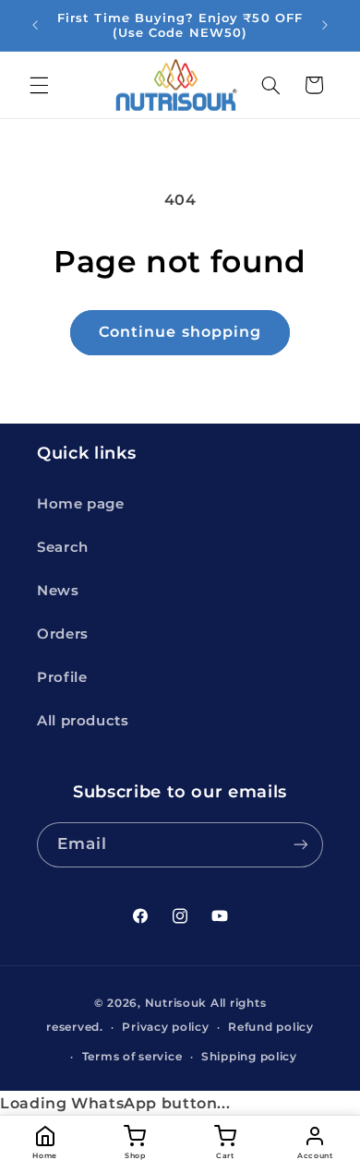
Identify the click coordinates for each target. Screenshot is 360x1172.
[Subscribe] (301, 844)
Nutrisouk (176, 1003)
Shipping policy (249, 1056)
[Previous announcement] (35, 25)
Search (63, 547)
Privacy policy (165, 1027)
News (58, 590)
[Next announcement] (325, 25)
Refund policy (271, 1027)
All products (83, 720)
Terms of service (132, 1056)
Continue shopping (180, 332)
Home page (81, 504)
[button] (39, 85)
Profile (62, 677)
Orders (63, 634)
